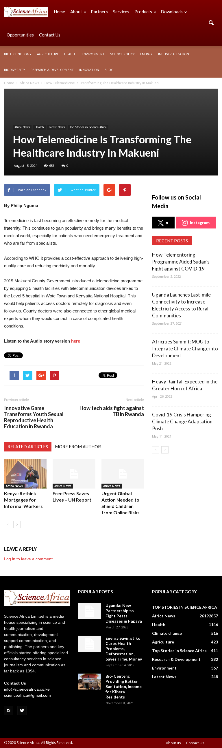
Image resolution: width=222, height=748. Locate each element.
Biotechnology (18, 54)
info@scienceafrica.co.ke (27, 689)
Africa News (22, 127)
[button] (211, 23)
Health (70, 54)
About (76, 11)
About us (173, 742)
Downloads (172, 11)
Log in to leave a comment (28, 559)
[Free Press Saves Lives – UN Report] (74, 474)
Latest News (57, 127)
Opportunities (20, 34)
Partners (99, 11)
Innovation (89, 69)
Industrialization (173, 54)
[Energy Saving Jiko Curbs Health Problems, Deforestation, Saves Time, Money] (89, 644)
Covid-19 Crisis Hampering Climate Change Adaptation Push (182, 421)
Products (143, 11)
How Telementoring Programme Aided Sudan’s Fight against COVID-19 (181, 262)
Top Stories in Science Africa (88, 127)
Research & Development (52, 69)
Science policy (122, 54)
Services (121, 11)
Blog (109, 69)
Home (59, 11)
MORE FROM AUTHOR (78, 446)
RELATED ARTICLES (28, 446)
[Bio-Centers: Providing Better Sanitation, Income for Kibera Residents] (89, 682)
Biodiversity (14, 69)
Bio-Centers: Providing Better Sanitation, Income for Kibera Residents (124, 686)
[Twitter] (22, 710)
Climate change (167, 633)
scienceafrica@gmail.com (27, 695)
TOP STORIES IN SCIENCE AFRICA (184, 607)
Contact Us (49, 34)
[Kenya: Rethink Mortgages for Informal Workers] (25, 474)
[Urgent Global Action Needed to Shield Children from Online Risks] (122, 474)
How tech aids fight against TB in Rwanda (111, 411)
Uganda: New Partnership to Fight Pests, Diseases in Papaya (124, 613)
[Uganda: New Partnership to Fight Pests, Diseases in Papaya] (89, 611)
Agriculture (48, 54)
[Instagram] (8, 710)
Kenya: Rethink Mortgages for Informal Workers (23, 500)
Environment (93, 54)
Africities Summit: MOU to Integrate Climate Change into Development (185, 349)
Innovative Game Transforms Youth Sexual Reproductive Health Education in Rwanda (34, 417)
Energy (146, 54)
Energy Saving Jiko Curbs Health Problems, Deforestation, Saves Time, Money (124, 648)
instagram (200, 222)
